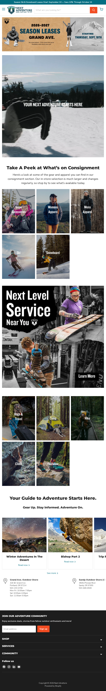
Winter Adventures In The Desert (24, 558)
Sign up (43, 628)
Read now (23, 565)
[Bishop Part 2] (70, 535)
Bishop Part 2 (70, 556)
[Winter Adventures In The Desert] (24, 535)
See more (52, 573)
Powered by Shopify (53, 686)
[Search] (93, 10)
